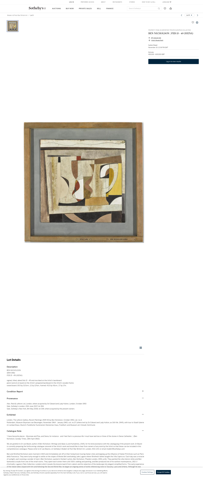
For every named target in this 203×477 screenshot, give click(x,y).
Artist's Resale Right (157, 40)
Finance (110, 9)
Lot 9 (32, 15)
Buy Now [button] (70, 9)
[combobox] (144, 8)
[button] (83, 182)
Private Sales (85, 9)
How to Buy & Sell (148, 2)
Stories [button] (132, 2)
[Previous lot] (181, 15)
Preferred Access (87, 2)
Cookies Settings (147, 472)
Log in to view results (173, 61)
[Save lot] (193, 22)
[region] (101, 472)
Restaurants (117, 2)
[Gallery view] (140, 348)
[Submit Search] (159, 8)
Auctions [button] (56, 9)
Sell (99, 9)
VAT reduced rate (156, 38)
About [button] (103, 2)
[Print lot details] (197, 22)
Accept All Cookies (163, 472)
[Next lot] (197, 15)
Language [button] (165, 2)
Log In (71, 2)
